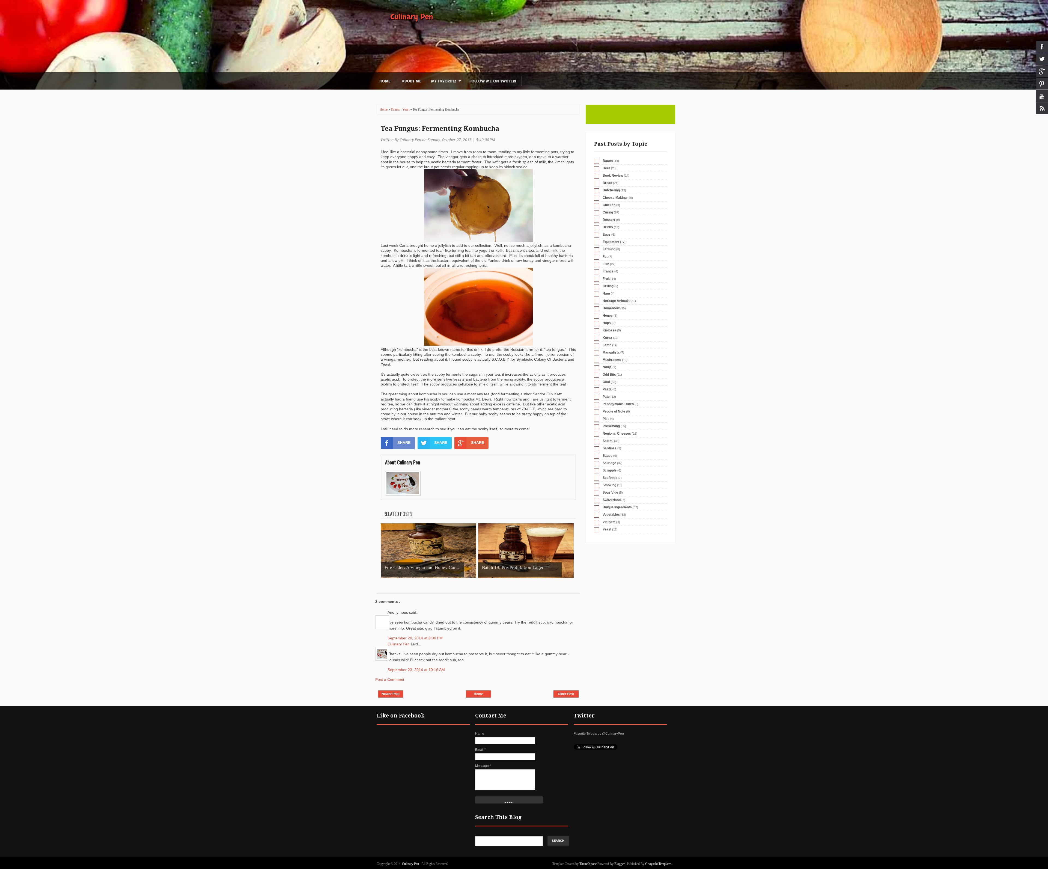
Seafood (609, 478)
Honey (608, 316)
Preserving (611, 426)
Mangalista (611, 352)
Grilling (608, 286)
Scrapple (610, 470)
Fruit (606, 279)
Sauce (607, 456)
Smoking (609, 485)
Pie (605, 419)
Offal (606, 382)
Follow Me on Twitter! (492, 81)
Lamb (607, 345)
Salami (608, 441)
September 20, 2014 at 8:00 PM (415, 638)
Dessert (609, 220)
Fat (605, 257)
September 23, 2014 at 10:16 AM (416, 670)
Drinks (396, 109)
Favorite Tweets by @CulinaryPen (599, 733)
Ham (606, 293)
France (608, 271)
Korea (607, 338)
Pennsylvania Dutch (618, 404)
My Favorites (443, 81)
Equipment (611, 242)
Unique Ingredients (617, 507)
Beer (606, 168)
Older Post (566, 694)
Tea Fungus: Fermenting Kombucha (440, 128)
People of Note (614, 411)
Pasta (607, 389)
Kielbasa (609, 330)
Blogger (619, 864)
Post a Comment (389, 679)
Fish (606, 264)
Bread (607, 183)
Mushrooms (612, 360)
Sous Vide (610, 492)
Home (385, 81)
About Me (411, 81)
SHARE (403, 442)
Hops (607, 323)
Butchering (611, 190)
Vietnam (609, 522)
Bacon (608, 161)
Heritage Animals (616, 301)
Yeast (406, 109)
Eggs (607, 234)
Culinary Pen (411, 17)
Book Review (613, 175)
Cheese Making (615, 198)
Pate (606, 397)
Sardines (610, 448)
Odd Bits (609, 374)
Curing (608, 212)
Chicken (609, 205)
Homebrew (611, 308)
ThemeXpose (588, 864)
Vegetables (611, 515)
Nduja (607, 367)
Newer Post (391, 694)
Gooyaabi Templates (658, 864)
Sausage (609, 463)
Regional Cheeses (617, 433)
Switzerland (612, 500)
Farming (609, 249)
